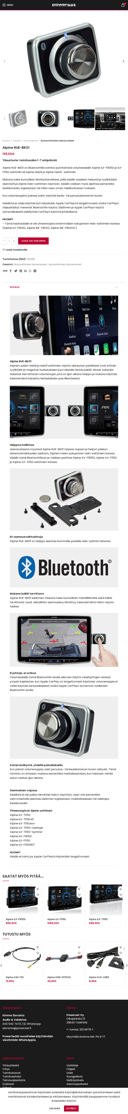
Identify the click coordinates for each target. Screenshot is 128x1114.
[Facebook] (11, 270)
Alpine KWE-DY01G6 (59, 977)
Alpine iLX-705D (98, 919)
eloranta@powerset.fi (16, 1028)
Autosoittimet (31, 140)
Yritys (6, 1069)
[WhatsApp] (30, 270)
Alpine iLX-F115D (56, 919)
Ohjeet (70, 1069)
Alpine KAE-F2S (15, 977)
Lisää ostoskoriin (33, 240)
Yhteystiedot (10, 1065)
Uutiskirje (72, 1065)
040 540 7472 (11, 1024)
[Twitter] (15, 270)
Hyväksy (71, 1108)
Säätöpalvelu (75, 1080)
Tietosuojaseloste (13, 1080)
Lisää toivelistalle (16, 250)
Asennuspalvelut (77, 1084)
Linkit (69, 1073)
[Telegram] (34, 270)
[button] (38, 889)
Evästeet (8, 1084)
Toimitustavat (11, 1073)
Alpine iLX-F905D (16, 919)
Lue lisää (54, 1108)
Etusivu (6, 140)
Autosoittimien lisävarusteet (57, 140)
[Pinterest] (20, 270)
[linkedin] (25, 270)
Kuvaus (15, 287)
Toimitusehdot (11, 1076)
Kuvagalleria (74, 1076)
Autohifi (17, 140)
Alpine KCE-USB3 (99, 977)
